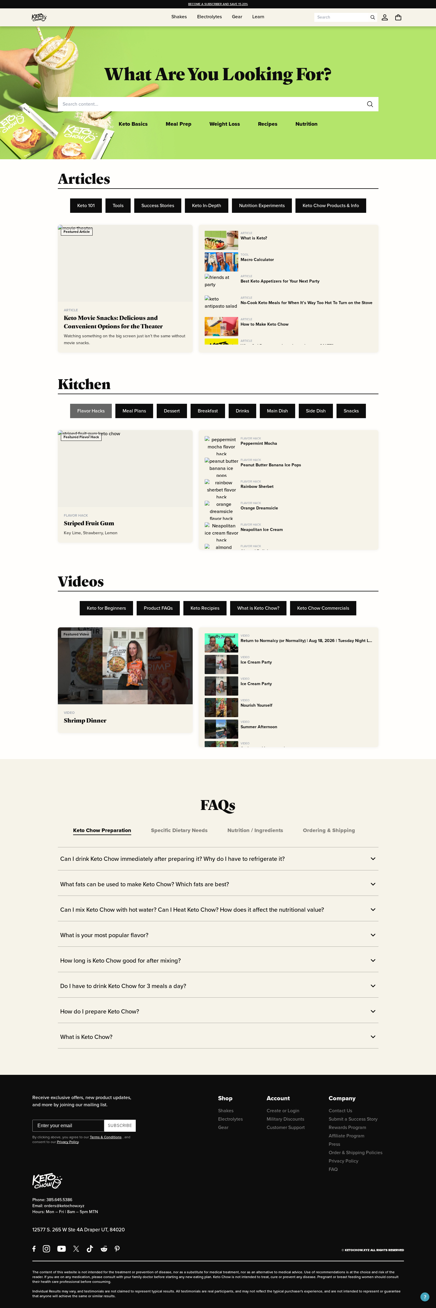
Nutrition (306, 124)
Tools (118, 205)
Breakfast (208, 410)
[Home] (39, 17)
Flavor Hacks (91, 410)
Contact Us (340, 1110)
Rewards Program (347, 1127)
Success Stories (157, 205)
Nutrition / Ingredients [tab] (255, 830)
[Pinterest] (117, 1249)
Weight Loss (224, 124)
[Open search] (372, 17)
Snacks (351, 410)
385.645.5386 (59, 1200)
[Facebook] (34, 1249)
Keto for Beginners (106, 608)
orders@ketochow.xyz (64, 1206)
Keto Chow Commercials (323, 608)
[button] (424, 1296)
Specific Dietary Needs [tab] (179, 830)
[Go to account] (385, 17)
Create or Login (283, 1110)
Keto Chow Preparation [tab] (102, 830)
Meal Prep (178, 124)
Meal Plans (134, 410)
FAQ (333, 1169)
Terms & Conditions (106, 1137)
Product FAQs (158, 608)
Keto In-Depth (206, 205)
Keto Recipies (205, 608)
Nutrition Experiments (262, 205)
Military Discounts (285, 1119)
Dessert (172, 410)
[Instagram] (46, 1248)
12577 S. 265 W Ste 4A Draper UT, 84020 (78, 1229)
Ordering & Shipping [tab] (329, 830)
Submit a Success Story (353, 1119)
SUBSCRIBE (120, 1125)
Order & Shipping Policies (355, 1152)
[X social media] (76, 1249)
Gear (223, 1127)
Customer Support (286, 1127)
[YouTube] (61, 1249)
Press (334, 1144)
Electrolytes (230, 1119)
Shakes (225, 1110)
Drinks (242, 410)
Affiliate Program (346, 1135)
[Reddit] (104, 1249)
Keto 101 (86, 205)
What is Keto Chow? (258, 608)
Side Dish (316, 410)
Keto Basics (133, 124)
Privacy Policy (68, 1142)
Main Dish (277, 410)
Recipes (267, 124)
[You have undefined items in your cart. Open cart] (398, 17)
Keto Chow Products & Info (331, 205)
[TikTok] (89, 1248)
